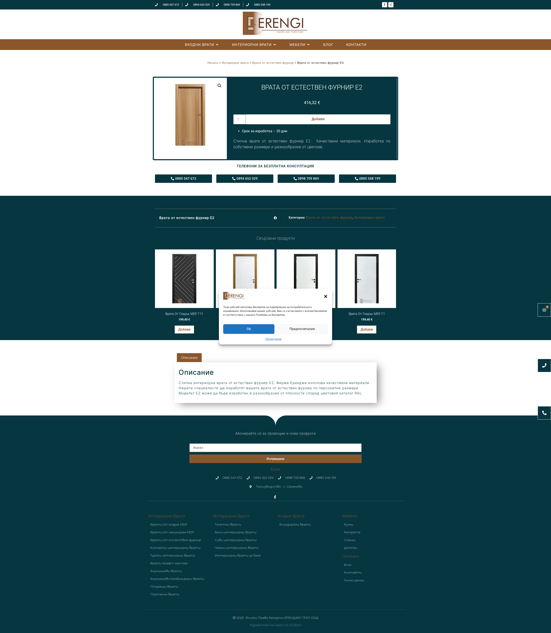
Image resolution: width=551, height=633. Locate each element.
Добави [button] (184, 329)
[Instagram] (390, 4)
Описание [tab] (189, 357)
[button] (325, 296)
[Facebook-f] (384, 4)
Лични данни (273, 339)
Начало (212, 63)
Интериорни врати (235, 63)
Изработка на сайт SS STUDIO (275, 625)
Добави (318, 119)
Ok (249, 329)
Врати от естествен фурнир (273, 63)
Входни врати (291, 516)
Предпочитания (302, 329)
